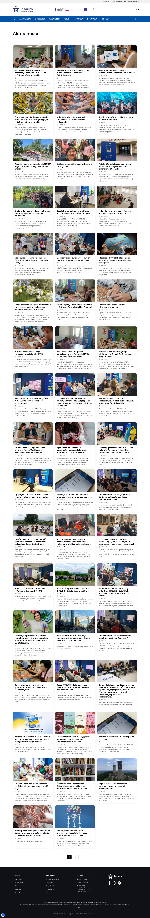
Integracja (92, 19)
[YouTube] (114, 883)
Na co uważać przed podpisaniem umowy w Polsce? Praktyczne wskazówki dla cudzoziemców (30, 450)
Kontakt (105, 19)
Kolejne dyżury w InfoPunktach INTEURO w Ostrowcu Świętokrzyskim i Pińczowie (75, 305)
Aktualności (25, 19)
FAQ (47, 892)
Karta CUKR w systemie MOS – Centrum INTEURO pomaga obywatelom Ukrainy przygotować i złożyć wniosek (33, 739)
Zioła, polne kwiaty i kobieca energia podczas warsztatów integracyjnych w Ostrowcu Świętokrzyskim (31, 119)
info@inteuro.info (131, 2)
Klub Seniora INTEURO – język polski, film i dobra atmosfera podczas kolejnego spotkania (115, 497)
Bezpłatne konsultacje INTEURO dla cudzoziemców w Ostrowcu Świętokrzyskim (73, 72)
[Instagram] (119, 883)
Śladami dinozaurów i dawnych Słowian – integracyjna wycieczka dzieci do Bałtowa (33, 213)
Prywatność (50, 889)
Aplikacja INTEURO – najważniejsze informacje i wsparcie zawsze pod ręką (74, 495)
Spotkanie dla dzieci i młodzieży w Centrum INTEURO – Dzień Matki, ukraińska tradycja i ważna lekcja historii (114, 592)
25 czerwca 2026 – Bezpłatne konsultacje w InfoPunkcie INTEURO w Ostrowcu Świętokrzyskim (73, 354)
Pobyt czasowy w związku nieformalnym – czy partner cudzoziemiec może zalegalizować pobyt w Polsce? (33, 307)
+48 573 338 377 (116, 2)
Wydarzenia (54, 19)
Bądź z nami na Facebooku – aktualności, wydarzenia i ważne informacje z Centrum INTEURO (71, 450)
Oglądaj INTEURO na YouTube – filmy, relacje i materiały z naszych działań (31, 495)
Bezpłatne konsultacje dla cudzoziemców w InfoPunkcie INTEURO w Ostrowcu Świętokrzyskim (116, 400)
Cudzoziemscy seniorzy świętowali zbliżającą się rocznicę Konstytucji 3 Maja (31, 786)
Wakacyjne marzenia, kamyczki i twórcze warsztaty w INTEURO (29, 352)
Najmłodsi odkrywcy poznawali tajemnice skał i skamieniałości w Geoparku (71, 119)
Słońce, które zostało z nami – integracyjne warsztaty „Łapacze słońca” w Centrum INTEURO (72, 833)
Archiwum (18, 889)
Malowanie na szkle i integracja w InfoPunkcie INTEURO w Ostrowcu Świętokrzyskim (115, 354)
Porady (67, 19)
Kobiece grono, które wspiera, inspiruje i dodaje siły (74, 165)
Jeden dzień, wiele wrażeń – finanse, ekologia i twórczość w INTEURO (115, 212)
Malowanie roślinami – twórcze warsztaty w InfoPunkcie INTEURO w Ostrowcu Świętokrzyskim (30, 72)
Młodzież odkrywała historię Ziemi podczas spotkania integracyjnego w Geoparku (115, 260)
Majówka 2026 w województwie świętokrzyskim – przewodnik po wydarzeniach (113, 786)
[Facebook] (109, 883)
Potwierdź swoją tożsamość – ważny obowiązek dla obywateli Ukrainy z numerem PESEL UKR (115, 166)
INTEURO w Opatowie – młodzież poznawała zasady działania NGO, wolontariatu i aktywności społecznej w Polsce (74, 543)
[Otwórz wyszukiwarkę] (136, 19)
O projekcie (40, 19)
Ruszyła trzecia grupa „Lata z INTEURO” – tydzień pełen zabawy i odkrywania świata (33, 166)
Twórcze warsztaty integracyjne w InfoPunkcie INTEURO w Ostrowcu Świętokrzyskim (31, 687)
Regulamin (49, 883)
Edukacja (79, 19)
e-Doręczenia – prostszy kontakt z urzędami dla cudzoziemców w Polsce (117, 71)
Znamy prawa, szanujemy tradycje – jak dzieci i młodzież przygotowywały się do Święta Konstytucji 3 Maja (32, 833)
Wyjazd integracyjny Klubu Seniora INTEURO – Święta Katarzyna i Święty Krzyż (74, 590)
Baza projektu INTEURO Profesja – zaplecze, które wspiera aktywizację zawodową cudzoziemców (73, 638)
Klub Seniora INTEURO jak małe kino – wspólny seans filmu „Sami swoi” (115, 636)
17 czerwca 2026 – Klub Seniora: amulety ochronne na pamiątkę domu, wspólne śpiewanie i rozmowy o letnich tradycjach (74, 402)
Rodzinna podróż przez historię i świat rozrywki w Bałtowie (116, 118)
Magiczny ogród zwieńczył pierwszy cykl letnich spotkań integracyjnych (73, 259)
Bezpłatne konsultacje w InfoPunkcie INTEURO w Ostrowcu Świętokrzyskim (74, 212)
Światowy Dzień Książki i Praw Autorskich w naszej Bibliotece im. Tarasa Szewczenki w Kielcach (72, 786)
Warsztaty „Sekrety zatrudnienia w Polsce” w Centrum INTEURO (30, 589)
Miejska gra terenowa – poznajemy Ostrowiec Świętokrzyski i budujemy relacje (31, 260)
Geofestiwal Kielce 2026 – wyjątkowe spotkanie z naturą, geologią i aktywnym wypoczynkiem (73, 739)
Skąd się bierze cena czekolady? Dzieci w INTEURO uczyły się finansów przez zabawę (32, 400)
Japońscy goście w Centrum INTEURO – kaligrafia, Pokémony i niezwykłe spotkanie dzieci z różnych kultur (116, 450)
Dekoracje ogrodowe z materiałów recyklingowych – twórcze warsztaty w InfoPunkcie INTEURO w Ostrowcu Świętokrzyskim (31, 639)
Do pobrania (50, 886)
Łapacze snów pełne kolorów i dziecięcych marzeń (112, 305)
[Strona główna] (14, 18)
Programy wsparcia (52, 879)
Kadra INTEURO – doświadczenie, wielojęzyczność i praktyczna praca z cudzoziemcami (73, 687)
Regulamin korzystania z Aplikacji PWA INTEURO (116, 738)
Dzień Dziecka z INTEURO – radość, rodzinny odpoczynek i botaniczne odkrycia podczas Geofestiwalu (30, 541)
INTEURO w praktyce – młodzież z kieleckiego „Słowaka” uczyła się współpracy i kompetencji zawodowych (116, 541)
